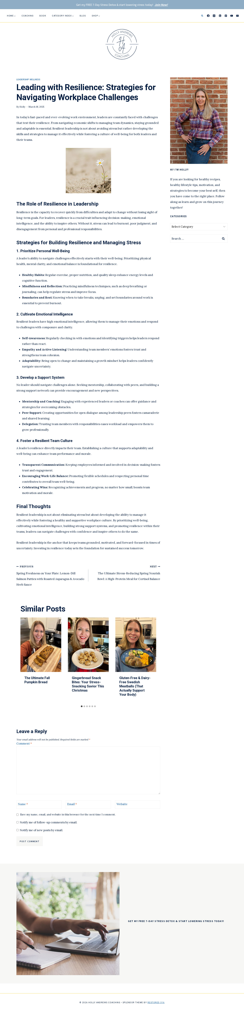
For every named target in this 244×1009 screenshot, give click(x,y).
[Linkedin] (220, 15)
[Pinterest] (225, 15)
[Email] (237, 15)
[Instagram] (214, 15)
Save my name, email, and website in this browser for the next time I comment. (68, 814)
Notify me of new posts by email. (41, 830)
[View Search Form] (202, 16)
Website (122, 804)
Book (43, 16)
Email (72, 804)
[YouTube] (231, 15)
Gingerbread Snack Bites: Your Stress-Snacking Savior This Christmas (88, 684)
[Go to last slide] (25, 660)
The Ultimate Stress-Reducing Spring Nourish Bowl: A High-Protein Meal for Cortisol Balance (128, 573)
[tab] (81, 706)
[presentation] (40, 644)
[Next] (151, 660)
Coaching (28, 16)
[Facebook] (208, 15)
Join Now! (161, 5)
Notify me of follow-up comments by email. (48, 822)
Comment (24, 743)
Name (23, 804)
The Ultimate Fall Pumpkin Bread (37, 680)
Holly (22, 106)
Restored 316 (156, 1002)
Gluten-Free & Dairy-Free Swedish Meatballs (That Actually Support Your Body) (134, 686)
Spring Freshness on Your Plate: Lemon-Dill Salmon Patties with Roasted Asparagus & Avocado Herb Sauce (50, 576)
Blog (83, 16)
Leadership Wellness (28, 79)
